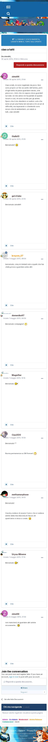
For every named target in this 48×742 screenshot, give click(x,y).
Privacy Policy (33, 731)
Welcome (24, 59)
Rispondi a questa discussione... (19, 682)
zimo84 (7, 56)
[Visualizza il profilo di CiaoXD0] (4, 433)
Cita (11, 126)
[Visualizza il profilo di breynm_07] (4, 254)
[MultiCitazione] (6, 126)
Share (24, 688)
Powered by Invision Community (24, 738)
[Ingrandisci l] (16, 145)
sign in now (13, 677)
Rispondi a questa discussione (30, 65)
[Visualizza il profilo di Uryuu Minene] (4, 553)
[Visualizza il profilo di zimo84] (4, 75)
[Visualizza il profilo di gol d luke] (4, 194)
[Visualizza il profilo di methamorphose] (4, 493)
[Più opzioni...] (42, 80)
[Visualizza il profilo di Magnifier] (4, 374)
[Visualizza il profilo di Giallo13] (4, 135)
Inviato (14, 79)
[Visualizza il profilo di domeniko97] (4, 314)
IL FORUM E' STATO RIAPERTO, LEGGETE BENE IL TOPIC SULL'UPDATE (26, 40)
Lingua (12, 731)
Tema (21, 731)
